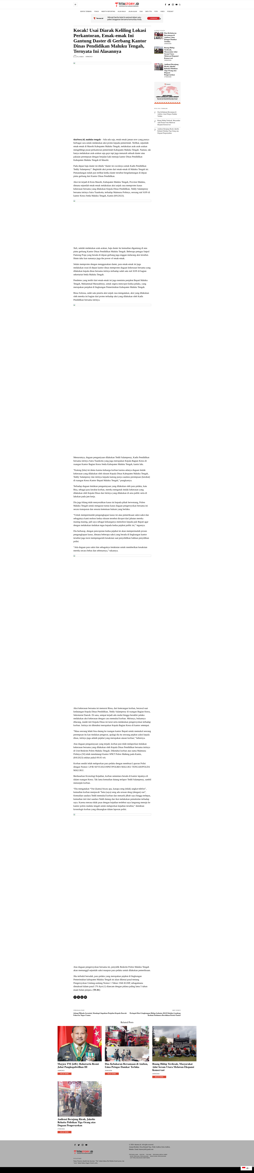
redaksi (81, 56)
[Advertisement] (112, 123)
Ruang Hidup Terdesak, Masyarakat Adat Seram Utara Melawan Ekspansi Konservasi (171, 53)
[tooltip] (165, 4)
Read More (64, 1074)
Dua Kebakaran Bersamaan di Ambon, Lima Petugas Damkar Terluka (170, 37)
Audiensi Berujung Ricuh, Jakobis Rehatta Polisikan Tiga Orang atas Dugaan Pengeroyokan (171, 69)
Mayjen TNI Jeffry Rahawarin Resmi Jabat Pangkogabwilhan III (78, 1065)
